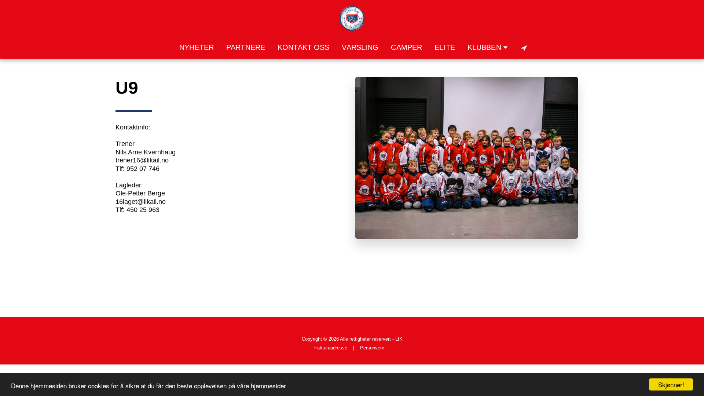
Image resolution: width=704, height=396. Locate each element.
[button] (489, 48)
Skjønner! (671, 384)
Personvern (372, 348)
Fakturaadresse (330, 348)
